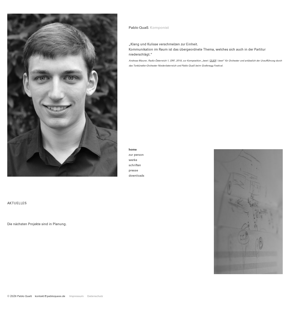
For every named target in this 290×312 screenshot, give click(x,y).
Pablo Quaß (138, 27)
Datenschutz (95, 296)
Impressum (76, 296)
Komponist (159, 27)
